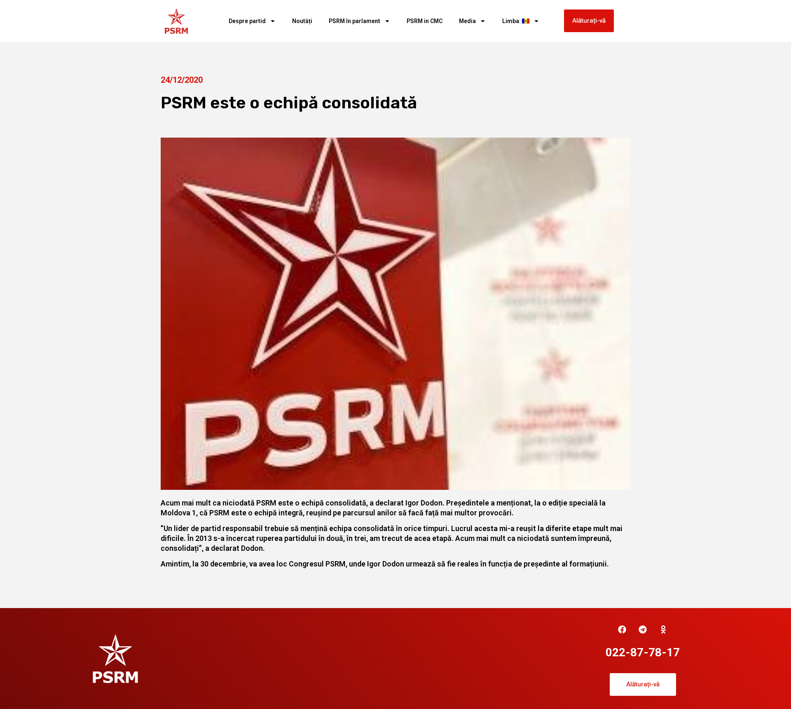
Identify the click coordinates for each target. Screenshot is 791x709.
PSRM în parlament (354, 21)
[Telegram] (642, 629)
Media (467, 21)
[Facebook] (622, 629)
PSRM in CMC (424, 21)
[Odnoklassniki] (663, 629)
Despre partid (247, 21)
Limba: (512, 21)
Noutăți (302, 21)
